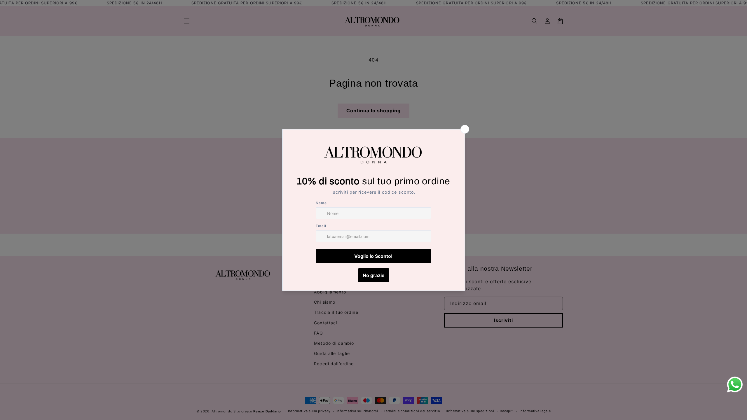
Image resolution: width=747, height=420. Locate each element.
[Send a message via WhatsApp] (735, 384)
